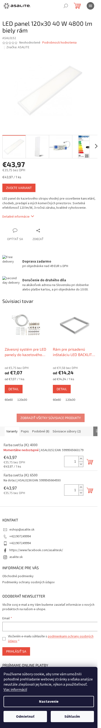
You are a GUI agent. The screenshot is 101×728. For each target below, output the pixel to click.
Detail (13, 389)
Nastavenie (48, 701)
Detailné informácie (16, 216)
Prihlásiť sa (16, 651)
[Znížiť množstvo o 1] (80, 464)
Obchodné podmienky (18, 576)
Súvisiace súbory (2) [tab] (67, 431)
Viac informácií (15, 689)
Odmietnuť (25, 716)
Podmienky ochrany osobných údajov (28, 582)
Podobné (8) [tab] (40, 431)
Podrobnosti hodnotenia (59, 43)
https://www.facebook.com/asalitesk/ (36, 550)
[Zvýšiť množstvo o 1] (80, 458)
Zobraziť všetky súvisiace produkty (50, 418)
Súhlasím (72, 716)
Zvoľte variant (19, 188)
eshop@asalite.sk (22, 529)
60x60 (9, 399)
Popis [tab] (25, 431)
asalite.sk (16, 557)
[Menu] (90, 6)
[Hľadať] (65, 6)
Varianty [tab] (12, 431)
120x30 (22, 399)
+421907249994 (20, 536)
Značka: (17, 47)
